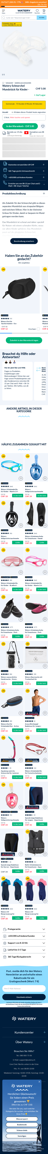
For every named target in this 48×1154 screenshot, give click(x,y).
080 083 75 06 (26, 1055)
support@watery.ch (27, 1059)
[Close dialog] (39, 1081)
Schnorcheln (22, 1130)
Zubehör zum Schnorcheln (23, 83)
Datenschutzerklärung (23, 1006)
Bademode (22, 1124)
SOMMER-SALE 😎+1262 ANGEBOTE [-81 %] (12, 24)
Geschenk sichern (24, 997)
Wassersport (22, 1119)
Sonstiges (22, 1136)
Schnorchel (9, 83)
